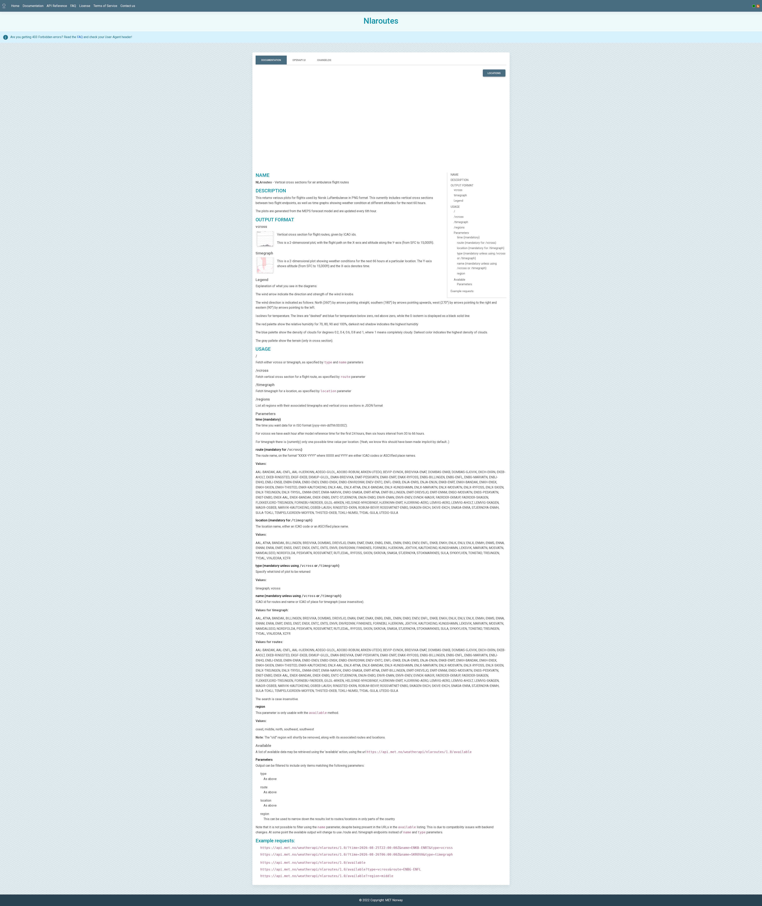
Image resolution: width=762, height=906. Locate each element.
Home (15, 6)
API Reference (57, 6)
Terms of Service (105, 6)
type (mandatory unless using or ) (297, 566)
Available (459, 279)
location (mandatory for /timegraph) (480, 248)
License (84, 6)
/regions (459, 227)
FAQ (73, 6)
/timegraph (461, 222)
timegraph (460, 195)
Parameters (461, 233)
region (461, 273)
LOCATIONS (494, 73)
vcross (458, 190)
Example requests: (462, 291)
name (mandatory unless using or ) (298, 596)
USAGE (455, 207)
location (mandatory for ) (284, 520)
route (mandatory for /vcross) (476, 243)
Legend (458, 200)
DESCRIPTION (460, 180)
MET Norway (394, 900)
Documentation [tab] (271, 60)
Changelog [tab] (324, 60)
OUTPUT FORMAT (462, 185)
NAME (455, 174)
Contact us (127, 6)
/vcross (459, 217)
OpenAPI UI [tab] (299, 60)
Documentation (33, 6)
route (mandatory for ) (279, 450)
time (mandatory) (468, 237)
